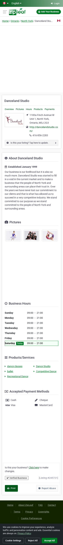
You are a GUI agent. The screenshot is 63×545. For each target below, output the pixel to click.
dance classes (14, 366)
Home (5, 21)
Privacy (29, 511)
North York (27, 21)
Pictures (20, 109)
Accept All (49, 540)
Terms (17, 511)
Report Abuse (48, 488)
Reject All (32, 540)
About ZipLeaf (25, 505)
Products (38, 109)
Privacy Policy (24, 533)
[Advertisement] (31, 58)
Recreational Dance (17, 376)
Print (12, 488)
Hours (29, 109)
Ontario (15, 21)
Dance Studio (43, 366)
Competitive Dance (46, 371)
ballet (10, 371)
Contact (52, 505)
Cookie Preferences (31, 518)
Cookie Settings (13, 540)
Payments (50, 109)
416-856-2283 (40, 135)
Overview (9, 109)
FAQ (40, 505)
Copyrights (43, 511)
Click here (34, 467)
